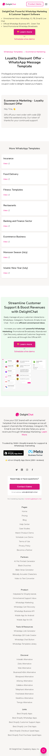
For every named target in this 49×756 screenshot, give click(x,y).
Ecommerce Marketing (35, 52)
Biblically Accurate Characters (24, 574)
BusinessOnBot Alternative (24, 672)
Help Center (25, 524)
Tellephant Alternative (24, 689)
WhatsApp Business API (24, 611)
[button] (46, 4)
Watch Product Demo (24, 533)
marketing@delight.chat (33, 499)
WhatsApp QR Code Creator (24, 635)
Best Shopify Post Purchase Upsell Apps (24, 735)
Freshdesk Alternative (24, 694)
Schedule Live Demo (24, 537)
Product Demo (35, 4)
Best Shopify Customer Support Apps (24, 722)
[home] (8, 4)
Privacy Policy (24, 546)
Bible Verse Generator (24, 570)
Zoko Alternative (24, 664)
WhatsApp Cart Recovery (24, 607)
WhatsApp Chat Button (24, 640)
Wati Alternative (24, 668)
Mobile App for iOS (24, 620)
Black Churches (24, 566)
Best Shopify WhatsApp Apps (24, 718)
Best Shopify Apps (24, 714)
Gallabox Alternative (24, 685)
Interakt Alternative (25, 659)
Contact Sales (24, 486)
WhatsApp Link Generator (24, 631)
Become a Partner (24, 550)
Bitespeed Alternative (24, 677)
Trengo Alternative (24, 702)
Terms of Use (24, 541)
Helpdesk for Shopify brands (24, 594)
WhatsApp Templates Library (25, 644)
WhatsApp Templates (13, 52)
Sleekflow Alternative (24, 698)
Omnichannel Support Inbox (24, 598)
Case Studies (24, 529)
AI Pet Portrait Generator (24, 561)
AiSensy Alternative (25, 681)
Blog (25, 520)
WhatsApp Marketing (24, 603)
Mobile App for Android (24, 615)
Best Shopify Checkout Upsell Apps (24, 731)
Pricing (24, 516)
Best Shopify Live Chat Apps (24, 726)
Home (24, 511)
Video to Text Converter (24, 578)
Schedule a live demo (24, 39)
